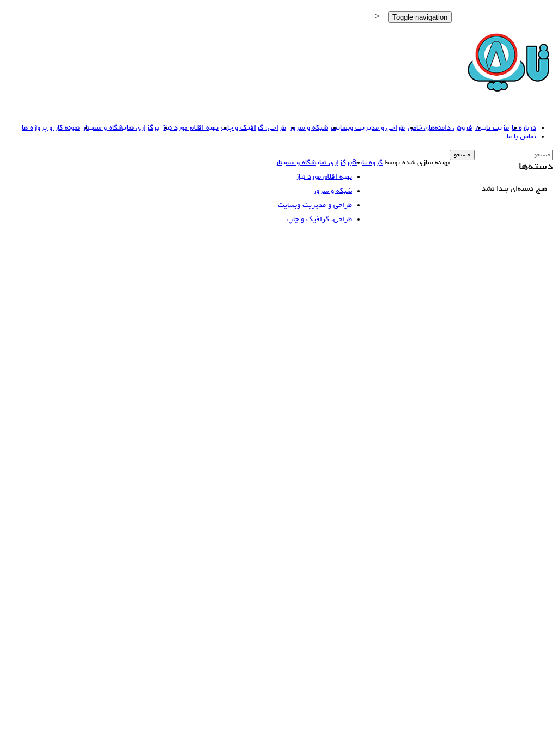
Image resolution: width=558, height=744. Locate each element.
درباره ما (524, 128)
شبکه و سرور (308, 128)
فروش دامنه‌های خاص (440, 128)
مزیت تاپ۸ (492, 128)
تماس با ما (521, 136)
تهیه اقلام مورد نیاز (190, 128)
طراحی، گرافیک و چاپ (253, 128)
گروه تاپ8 (367, 162)
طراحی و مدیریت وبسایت (368, 128)
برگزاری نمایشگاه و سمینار (120, 128)
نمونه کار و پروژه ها (51, 128)
